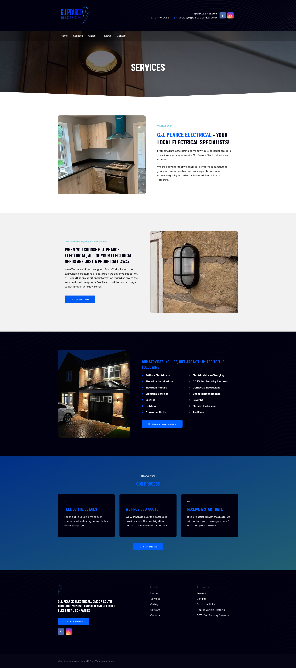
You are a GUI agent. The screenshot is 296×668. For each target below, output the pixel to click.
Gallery (92, 35)
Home (64, 35)
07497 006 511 (163, 17)
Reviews (106, 35)
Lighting (201, 598)
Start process (150, 546)
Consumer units (206, 604)
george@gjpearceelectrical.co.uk (198, 17)
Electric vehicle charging (211, 609)
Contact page (82, 299)
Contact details (75, 621)
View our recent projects (164, 424)
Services (78, 35)
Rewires (201, 593)
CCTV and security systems (213, 615)
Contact (122, 35)
